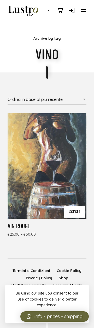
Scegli (74, 211)
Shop (63, 278)
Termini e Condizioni (31, 270)
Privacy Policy (39, 278)
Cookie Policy (69, 270)
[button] (54, 316)
